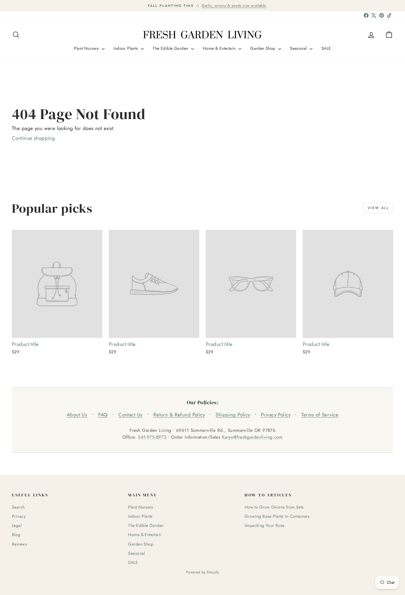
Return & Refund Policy (179, 414)
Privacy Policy (276, 414)
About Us (77, 414)
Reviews (19, 544)
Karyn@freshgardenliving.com (252, 437)
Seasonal (299, 48)
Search (18, 507)
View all (378, 208)
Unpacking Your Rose (265, 525)
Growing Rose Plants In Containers (277, 516)
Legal (17, 525)
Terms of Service (319, 414)
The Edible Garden (171, 48)
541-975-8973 (152, 437)
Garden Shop (263, 48)
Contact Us (130, 414)
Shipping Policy (233, 414)
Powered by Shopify (202, 572)
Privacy (18, 516)
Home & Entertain (220, 48)
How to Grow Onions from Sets (274, 507)
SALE (326, 48)
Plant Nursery (87, 48)
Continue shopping (33, 138)
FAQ (103, 414)
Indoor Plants (126, 48)
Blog (16, 535)
